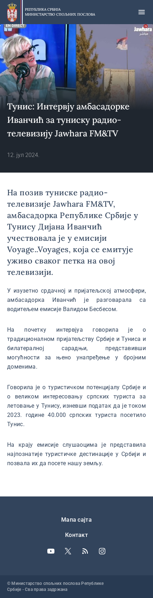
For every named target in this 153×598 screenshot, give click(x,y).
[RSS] (85, 551)
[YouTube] (51, 551)
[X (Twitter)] (68, 551)
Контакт (76, 535)
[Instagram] (102, 551)
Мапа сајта (76, 519)
